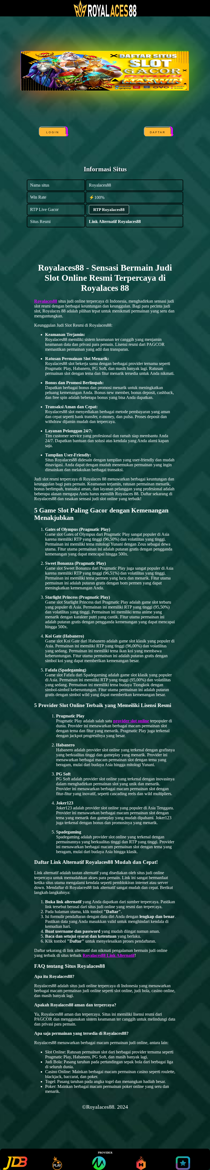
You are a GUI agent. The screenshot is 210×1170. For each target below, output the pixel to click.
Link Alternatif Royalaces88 (115, 221)
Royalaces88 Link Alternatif (109, 955)
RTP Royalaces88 (109, 209)
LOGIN (52, 132)
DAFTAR (158, 132)
